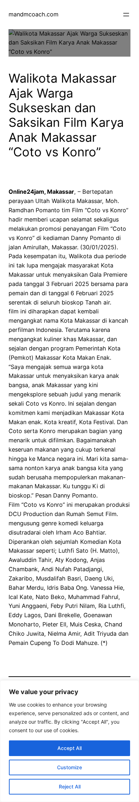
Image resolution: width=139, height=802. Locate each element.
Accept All (69, 748)
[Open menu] (126, 14)
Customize (69, 767)
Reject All (70, 786)
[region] (69, 741)
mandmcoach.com (33, 14)
